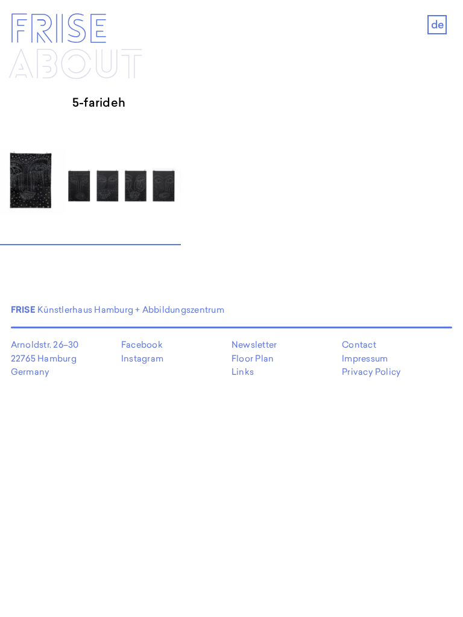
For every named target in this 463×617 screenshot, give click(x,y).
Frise (58, 30)
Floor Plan (253, 358)
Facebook (142, 344)
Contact (359, 344)
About (75, 66)
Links (243, 371)
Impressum (365, 358)
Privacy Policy (371, 371)
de (437, 24)
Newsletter (254, 344)
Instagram (142, 358)
